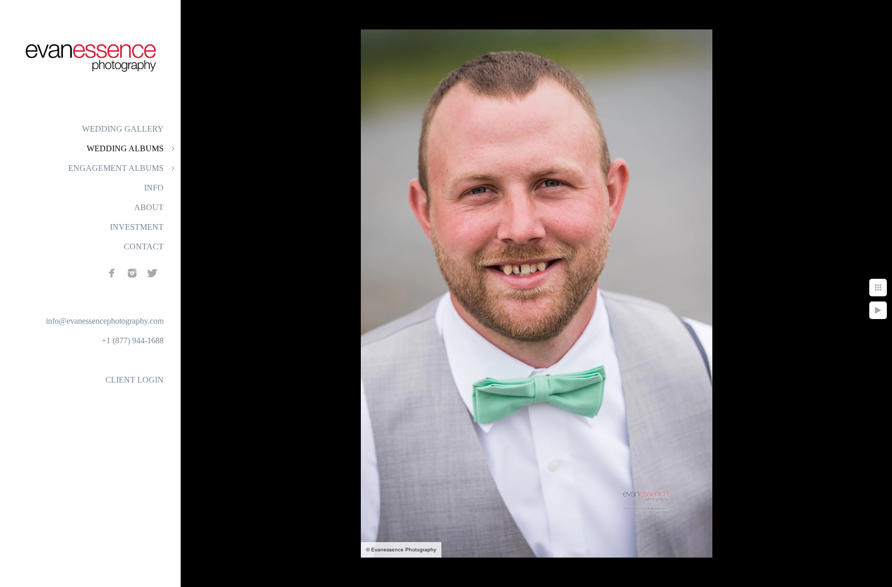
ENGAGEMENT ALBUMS (116, 168)
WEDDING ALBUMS (125, 148)
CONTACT (144, 246)
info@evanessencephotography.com (105, 320)
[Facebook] (112, 273)
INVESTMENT (137, 227)
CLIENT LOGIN (134, 379)
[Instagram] (132, 273)
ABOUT (149, 207)
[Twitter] (152, 273)
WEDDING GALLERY (123, 128)
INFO (154, 187)
